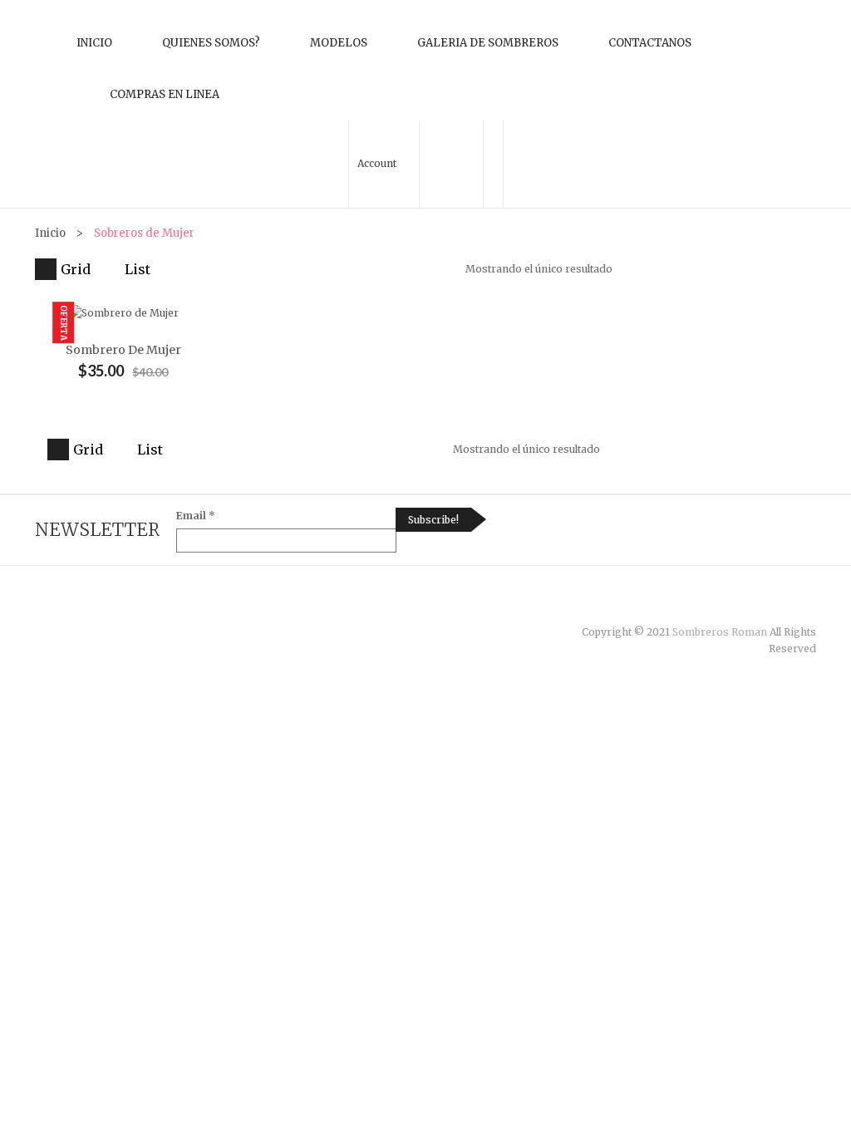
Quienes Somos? (211, 43)
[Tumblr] (776, 606)
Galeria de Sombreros (487, 43)
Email (195, 515)
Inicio (94, 43)
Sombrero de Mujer (123, 349)
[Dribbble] (811, 606)
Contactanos (649, 43)
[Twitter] (759, 606)
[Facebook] (741, 606)
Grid (76, 269)
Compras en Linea (164, 94)
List (137, 269)
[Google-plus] (794, 606)
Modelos (338, 43)
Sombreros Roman (719, 632)
